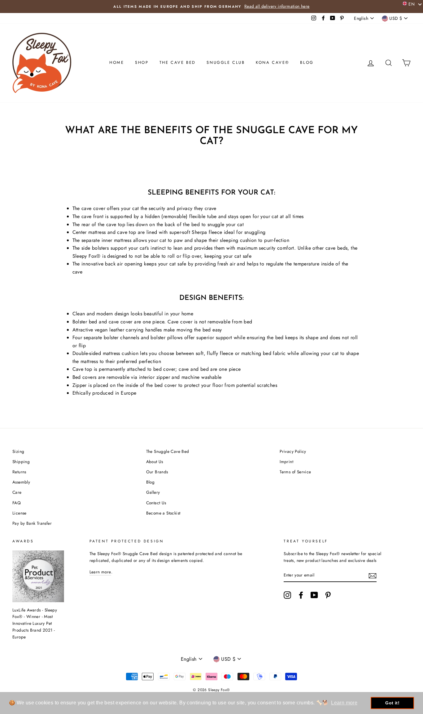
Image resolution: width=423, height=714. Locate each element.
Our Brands (157, 472)
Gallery (153, 492)
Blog (150, 482)
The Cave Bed (177, 62)
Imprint (286, 461)
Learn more (100, 572)
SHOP (141, 62)
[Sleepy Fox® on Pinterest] (328, 595)
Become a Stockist (163, 513)
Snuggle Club (226, 62)
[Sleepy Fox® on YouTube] (314, 595)
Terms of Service (295, 472)
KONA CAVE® (272, 62)
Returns (19, 472)
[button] (412, 3)
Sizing (18, 451)
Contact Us (156, 503)
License (19, 513)
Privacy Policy (293, 451)
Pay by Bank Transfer (32, 523)
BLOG (306, 62)
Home (116, 62)
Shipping (21, 461)
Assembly (21, 482)
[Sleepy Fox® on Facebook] (301, 595)
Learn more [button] (344, 702)
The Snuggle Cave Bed (167, 451)
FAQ (16, 503)
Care (17, 492)
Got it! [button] (392, 702)
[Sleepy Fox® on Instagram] (287, 595)
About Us (154, 461)
